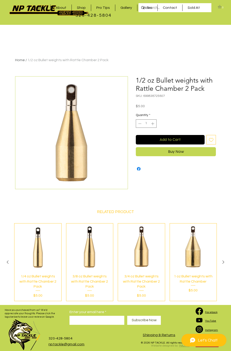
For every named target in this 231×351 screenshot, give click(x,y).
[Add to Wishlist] (211, 139)
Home (20, 60)
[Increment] (153, 124)
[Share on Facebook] (138, 169)
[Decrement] (139, 124)
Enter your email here (86, 312)
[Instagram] (199, 329)
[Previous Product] (7, 262)
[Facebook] (199, 311)
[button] (221, 6)
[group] (115, 262)
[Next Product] (223, 262)
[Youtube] (199, 320)
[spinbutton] (146, 124)
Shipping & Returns (159, 335)
